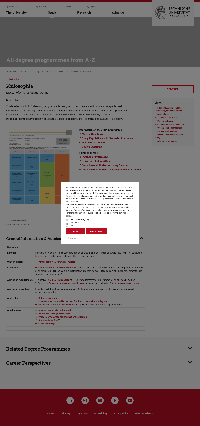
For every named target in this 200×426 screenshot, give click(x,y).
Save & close (96, 231)
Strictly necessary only (79, 220)
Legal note (73, 238)
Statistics (73, 225)
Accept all (75, 231)
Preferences (74, 223)
